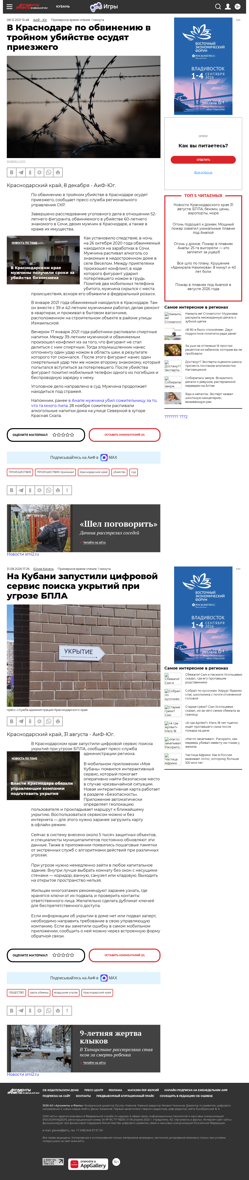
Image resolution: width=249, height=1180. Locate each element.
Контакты (83, 1096)
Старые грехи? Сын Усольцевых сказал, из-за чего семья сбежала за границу (212, 710)
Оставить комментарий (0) (125, 434)
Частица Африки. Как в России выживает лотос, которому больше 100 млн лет (212, 759)
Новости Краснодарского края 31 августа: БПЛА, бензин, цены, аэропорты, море (203, 209)
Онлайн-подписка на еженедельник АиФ (196, 1090)
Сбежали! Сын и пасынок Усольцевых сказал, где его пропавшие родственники (213, 678)
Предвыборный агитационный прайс (125, 1096)
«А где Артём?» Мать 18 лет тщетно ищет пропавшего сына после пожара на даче (211, 726)
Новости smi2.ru (23, 554)
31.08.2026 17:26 (18, 569)
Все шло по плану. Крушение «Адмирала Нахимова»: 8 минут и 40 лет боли (203, 267)
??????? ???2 (175, 417)
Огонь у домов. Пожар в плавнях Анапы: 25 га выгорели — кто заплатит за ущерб (203, 248)
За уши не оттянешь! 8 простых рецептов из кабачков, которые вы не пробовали (213, 349)
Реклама (115, 1090)
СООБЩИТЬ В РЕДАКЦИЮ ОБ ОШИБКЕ (186, 1096)
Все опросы (203, 172)
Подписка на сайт (56, 1096)
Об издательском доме (61, 1090)
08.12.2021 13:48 (18, 20)
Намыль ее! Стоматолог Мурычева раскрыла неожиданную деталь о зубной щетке (211, 317)
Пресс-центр (93, 1090)
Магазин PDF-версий (143, 1090)
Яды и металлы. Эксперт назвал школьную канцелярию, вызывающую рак (209, 398)
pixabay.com (16, 161)
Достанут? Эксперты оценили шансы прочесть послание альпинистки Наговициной (213, 365)
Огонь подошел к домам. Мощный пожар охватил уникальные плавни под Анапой (203, 228)
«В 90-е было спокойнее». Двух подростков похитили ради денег (211, 331)
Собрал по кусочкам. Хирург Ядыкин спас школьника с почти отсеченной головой (213, 694)
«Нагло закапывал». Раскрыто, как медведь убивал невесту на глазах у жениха (212, 742)
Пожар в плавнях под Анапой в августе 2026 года (203, 287)
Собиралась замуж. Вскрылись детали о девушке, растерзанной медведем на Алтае (210, 381)
